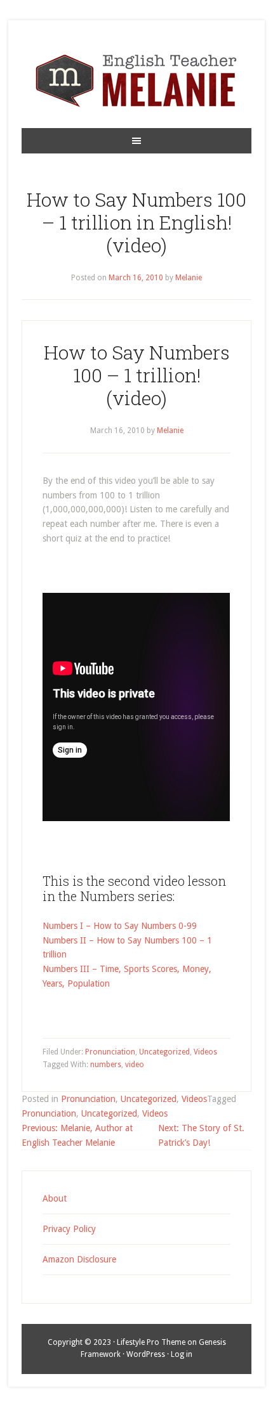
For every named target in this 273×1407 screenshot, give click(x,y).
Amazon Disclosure (79, 1259)
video (134, 1064)
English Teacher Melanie (136, 80)
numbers (105, 1064)
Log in (181, 1354)
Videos (205, 1051)
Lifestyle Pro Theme (151, 1342)
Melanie (188, 277)
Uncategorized (164, 1051)
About (55, 1198)
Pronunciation (110, 1051)
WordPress (145, 1354)
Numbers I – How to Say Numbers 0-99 (120, 926)
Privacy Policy (69, 1229)
